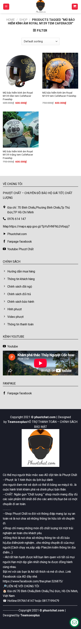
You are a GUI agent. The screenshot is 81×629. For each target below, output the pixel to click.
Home (10, 20)
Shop (23, 20)
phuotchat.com (45, 417)
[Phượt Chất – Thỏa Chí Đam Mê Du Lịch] (40, 6)
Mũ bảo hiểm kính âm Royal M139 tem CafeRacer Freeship (59, 94)
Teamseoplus (17, 422)
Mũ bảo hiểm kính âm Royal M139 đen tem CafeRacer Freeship (18, 96)
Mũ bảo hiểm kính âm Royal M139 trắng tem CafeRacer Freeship (18, 154)
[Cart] (75, 7)
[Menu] (6, 7)
